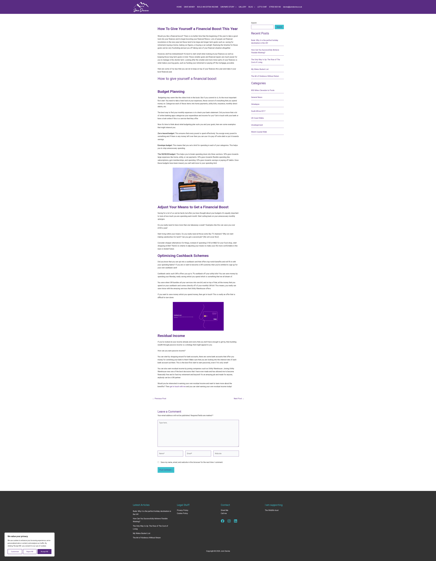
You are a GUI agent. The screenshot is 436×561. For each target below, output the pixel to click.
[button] (235, 7)
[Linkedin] (235, 521)
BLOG (250, 7)
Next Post (239, 399)
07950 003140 (275, 7)
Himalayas (255, 104)
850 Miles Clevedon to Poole (262, 90)
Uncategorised (257, 125)
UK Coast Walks (257, 118)
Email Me (224, 510)
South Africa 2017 (258, 111)
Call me (224, 513)
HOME (179, 7)
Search (254, 23)
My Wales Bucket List (260, 69)
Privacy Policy (182, 510)
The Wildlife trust (272, 510)
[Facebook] (222, 521)
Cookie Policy (182, 513)
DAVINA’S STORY (227, 7)
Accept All (44, 551)
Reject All (29, 551)
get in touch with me (178, 386)
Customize (15, 551)
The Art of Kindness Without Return (265, 76)
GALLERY (242, 7)
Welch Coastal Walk (259, 132)
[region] (29, 544)
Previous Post (159, 399)
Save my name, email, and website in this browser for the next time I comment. (192, 462)
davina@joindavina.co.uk (292, 7)
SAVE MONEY (189, 7)
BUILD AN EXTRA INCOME (207, 7)
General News (256, 97)
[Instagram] (229, 521)
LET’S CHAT (262, 7)
